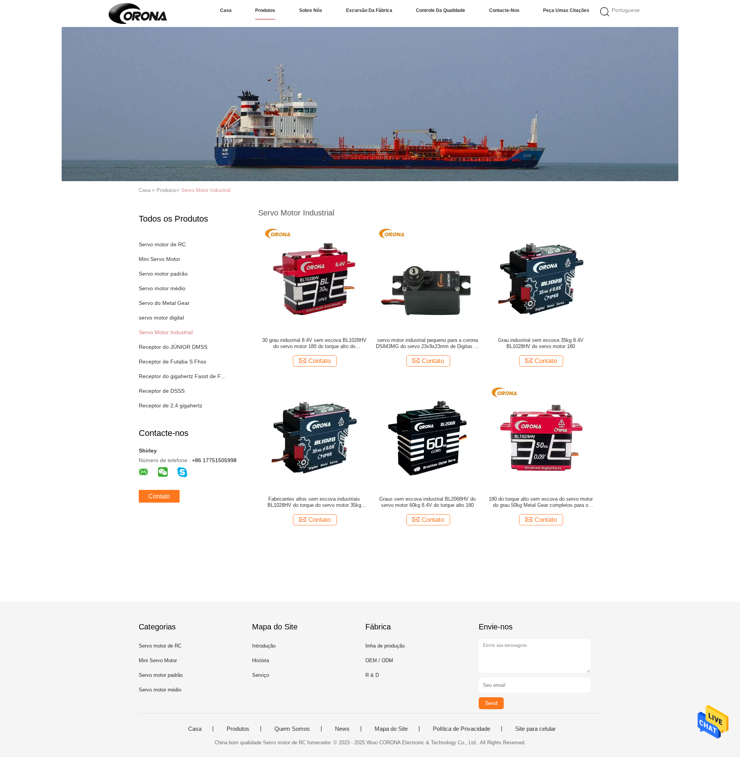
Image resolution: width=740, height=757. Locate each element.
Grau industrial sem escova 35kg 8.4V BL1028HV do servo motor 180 (541, 343)
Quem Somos (292, 729)
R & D (372, 675)
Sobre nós (310, 10)
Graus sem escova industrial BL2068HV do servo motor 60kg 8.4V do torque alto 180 (427, 502)
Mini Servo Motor (159, 259)
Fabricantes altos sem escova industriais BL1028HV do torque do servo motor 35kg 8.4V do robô (314, 502)
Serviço (260, 675)
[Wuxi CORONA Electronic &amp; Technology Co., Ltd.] (137, 13)
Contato (159, 496)
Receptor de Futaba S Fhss (172, 361)
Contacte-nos (504, 10)
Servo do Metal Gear (164, 303)
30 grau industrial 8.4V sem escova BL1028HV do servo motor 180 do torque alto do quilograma (314, 343)
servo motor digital (161, 318)
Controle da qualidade (440, 10)
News (342, 729)
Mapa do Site (391, 729)
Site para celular (535, 729)
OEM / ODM (379, 660)
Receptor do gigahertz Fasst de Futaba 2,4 (182, 376)
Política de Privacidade (461, 729)
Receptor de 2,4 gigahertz (170, 405)
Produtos (265, 10)
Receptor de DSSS (162, 391)
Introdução (264, 646)
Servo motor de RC (162, 244)
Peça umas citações (566, 10)
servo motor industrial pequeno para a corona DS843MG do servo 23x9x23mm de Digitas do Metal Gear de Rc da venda (427, 343)
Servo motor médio (162, 288)
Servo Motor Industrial (205, 190)
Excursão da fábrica (369, 10)
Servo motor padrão (163, 274)
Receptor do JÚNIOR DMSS (173, 347)
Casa (226, 10)
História (260, 660)
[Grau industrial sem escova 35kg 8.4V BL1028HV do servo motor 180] (541, 276)
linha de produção (385, 646)
